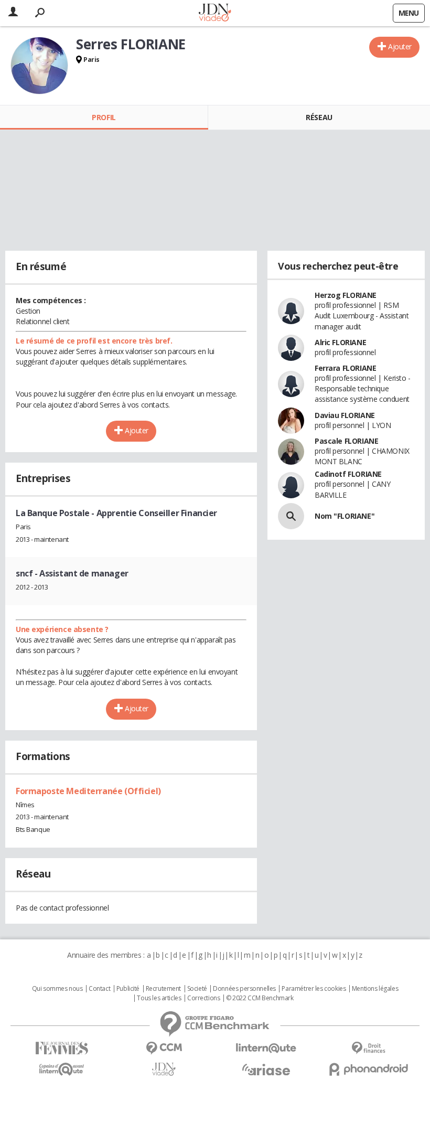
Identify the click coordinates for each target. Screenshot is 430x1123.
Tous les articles (159, 998)
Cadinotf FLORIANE (348, 474)
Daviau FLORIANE (345, 415)
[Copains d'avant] (61, 1069)
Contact (99, 988)
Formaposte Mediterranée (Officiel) (88, 791)
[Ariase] (266, 1069)
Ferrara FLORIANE (345, 368)
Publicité (127, 988)
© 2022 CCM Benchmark (260, 998)
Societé (197, 988)
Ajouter (400, 46)
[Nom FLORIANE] (291, 516)
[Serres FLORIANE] (39, 65)
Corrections (203, 998)
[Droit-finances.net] (368, 1048)
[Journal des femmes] (61, 1048)
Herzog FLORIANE (346, 295)
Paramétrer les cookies (314, 988)
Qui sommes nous (57, 988)
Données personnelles (244, 988)
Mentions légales (375, 988)
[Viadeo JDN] (164, 1069)
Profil (103, 117)
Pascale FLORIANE (346, 441)
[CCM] (164, 1048)
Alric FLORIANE (340, 342)
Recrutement (163, 988)
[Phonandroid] (368, 1069)
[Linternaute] (266, 1048)
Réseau (319, 117)
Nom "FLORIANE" (344, 516)
